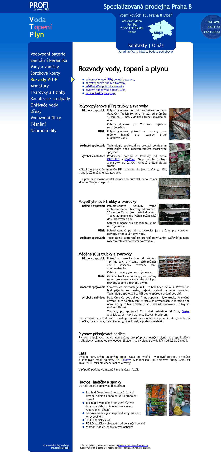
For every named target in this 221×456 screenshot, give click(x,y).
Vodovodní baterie (48, 54)
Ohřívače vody (44, 105)
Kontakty (137, 45)
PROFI (39, 7)
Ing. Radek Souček (60, 448)
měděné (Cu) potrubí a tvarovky (104, 86)
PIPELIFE (113, 159)
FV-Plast (130, 159)
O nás (158, 45)
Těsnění (38, 124)
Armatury (40, 85)
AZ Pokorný (123, 359)
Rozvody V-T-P (44, 79)
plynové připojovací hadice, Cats (105, 89)
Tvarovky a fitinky (48, 92)
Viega (185, 311)
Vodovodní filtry (46, 117)
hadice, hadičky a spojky (100, 93)
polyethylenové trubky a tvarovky (105, 83)
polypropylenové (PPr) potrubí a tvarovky (110, 79)
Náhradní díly (43, 130)
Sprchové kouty (45, 73)
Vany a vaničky (45, 66)
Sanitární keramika (49, 60)
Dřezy (36, 111)
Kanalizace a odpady (50, 98)
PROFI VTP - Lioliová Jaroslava (133, 445)
